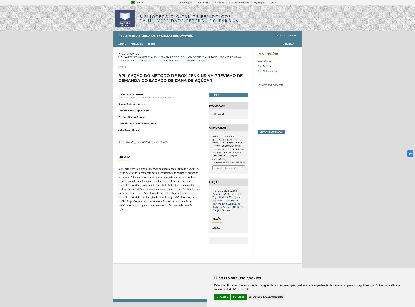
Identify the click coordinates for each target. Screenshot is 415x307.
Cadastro (280, 35)
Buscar (290, 44)
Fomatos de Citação (225, 168)
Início (121, 54)
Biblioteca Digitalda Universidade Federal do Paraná (189, 18)
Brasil (136, 2)
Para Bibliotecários (267, 71)
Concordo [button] (222, 296)
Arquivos (137, 44)
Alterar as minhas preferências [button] (266, 296)
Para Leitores (264, 61)
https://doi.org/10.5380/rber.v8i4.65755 (146, 142)
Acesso (293, 35)
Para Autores (264, 66)
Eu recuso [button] (238, 296)
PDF (216, 95)
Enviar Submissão (271, 131)
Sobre (152, 44)
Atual (122, 44)
